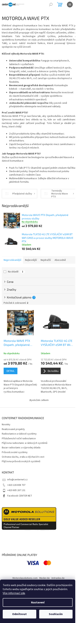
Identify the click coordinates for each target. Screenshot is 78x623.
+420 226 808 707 (16, 485)
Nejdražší (46, 260)
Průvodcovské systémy (15, 452)
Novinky (6, 424)
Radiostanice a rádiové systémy (19, 434)
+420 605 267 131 (16, 490)
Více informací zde (14, 593)
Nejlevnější (31, 260)
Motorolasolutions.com (25, 578)
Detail (11, 370)
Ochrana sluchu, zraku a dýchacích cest (23, 457)
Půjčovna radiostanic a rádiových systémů (24, 443)
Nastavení (37, 602)
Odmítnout (19, 614)
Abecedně (60, 260)
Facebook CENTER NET (19, 496)
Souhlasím (56, 614)
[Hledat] (50, 4)
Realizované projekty (13, 429)
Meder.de (44, 578)
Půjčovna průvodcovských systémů (21, 461)
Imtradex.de (58, 578)
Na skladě (15, 272)
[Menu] (69, 4)
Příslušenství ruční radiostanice (19, 438)
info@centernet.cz (17, 479)
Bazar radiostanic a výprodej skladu (21, 447)
